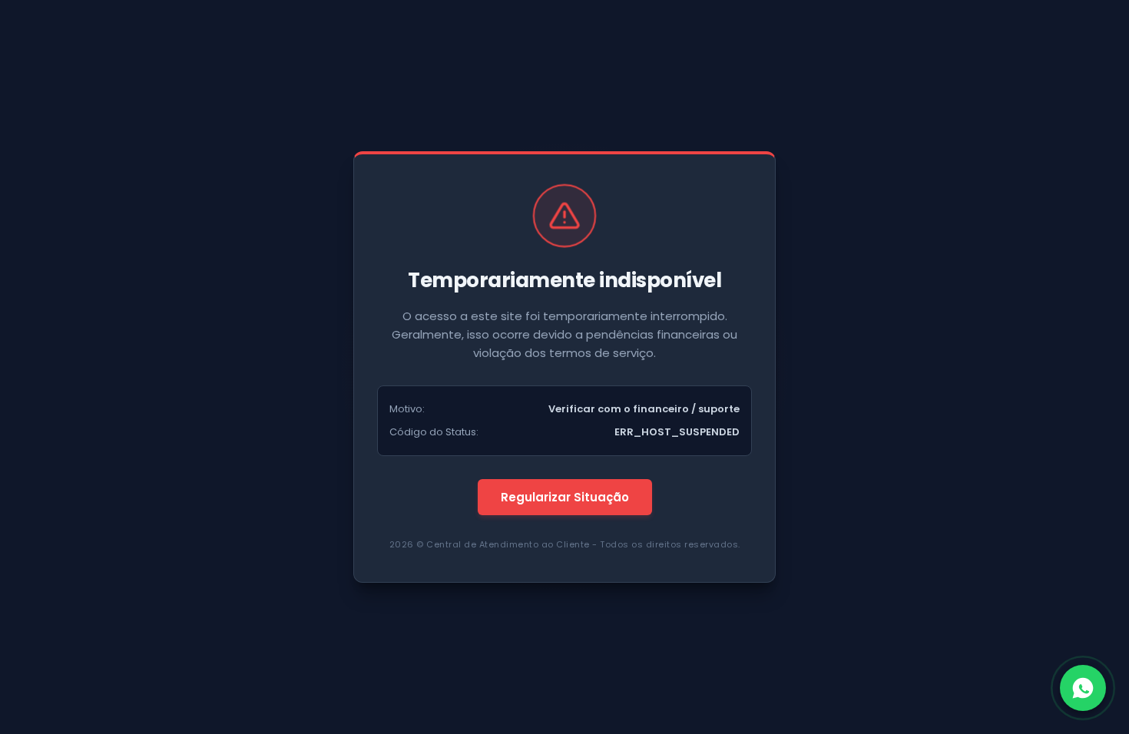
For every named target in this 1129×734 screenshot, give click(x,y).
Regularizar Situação (565, 497)
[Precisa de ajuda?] (1083, 688)
